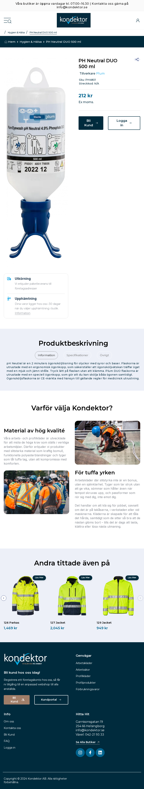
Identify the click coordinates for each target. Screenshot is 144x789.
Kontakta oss (12, 728)
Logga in (9, 747)
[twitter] (94, 140)
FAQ (7, 741)
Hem (11, 41)
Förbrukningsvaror (88, 689)
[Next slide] (140, 598)
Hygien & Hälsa (16, 32)
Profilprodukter (86, 682)
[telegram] (113, 140)
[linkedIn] (104, 140)
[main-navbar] (7, 20)
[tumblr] (122, 140)
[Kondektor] (74, 20)
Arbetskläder (84, 663)
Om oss (9, 721)
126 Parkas (11, 622)
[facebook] (85, 140)
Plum (100, 73)
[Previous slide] (3, 598)
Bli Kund (9, 734)
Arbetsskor (83, 669)
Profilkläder (83, 676)
